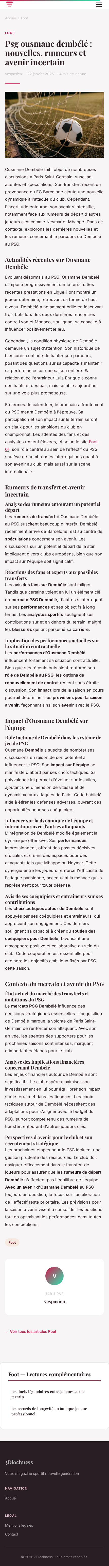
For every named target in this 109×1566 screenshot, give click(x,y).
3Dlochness (19, 1461)
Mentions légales (19, 1525)
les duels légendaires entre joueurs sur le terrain (48, 1394)
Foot (24, 18)
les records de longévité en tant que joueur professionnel (49, 1411)
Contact (11, 1534)
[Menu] (99, 5)
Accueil (10, 18)
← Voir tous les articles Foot (30, 1331)
